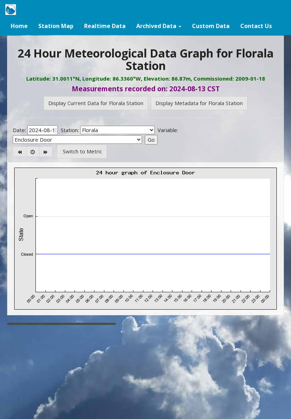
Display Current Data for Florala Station (95, 103)
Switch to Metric (81, 151)
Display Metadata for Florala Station (199, 103)
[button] (159, 25)
